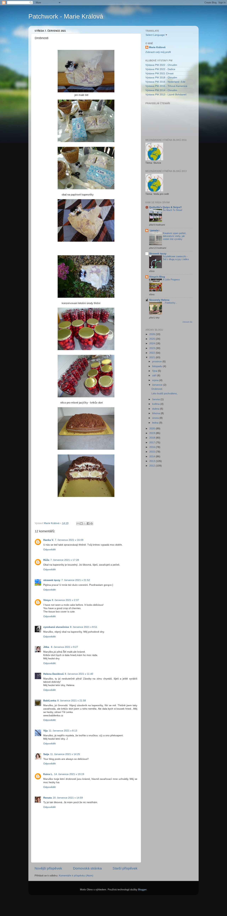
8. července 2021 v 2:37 (65, 600)
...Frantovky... (170, 302)
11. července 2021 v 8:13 (63, 730)
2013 (152, 461)
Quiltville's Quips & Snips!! (165, 207)
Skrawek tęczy (157, 253)
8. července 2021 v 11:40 (79, 674)
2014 (152, 456)
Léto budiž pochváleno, (164, 393)
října (155, 371)
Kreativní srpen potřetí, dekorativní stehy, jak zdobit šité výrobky (174, 236)
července (157, 385)
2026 (152, 334)
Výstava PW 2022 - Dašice (160, 69)
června (156, 399)
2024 (152, 343)
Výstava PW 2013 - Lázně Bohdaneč (166, 94)
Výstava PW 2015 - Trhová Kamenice (166, 86)
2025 (152, 339)
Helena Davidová (53, 674)
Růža (46, 560)
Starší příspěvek (125, 868)
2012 (152, 465)
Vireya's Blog (157, 276)
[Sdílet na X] (85, 523)
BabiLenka (49, 700)
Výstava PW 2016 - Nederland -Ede (165, 81)
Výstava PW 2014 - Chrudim (161, 90)
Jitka (46, 647)
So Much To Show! (172, 210)
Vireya (47, 600)
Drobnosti (156, 389)
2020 (152, 428)
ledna (155, 422)
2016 (152, 447)
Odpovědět (49, 549)
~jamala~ (154, 230)
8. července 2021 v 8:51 (83, 627)
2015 (152, 451)
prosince (157, 361)
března (156, 413)
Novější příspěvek (48, 868)
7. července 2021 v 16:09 (69, 540)
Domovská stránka (87, 868)
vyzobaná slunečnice (56, 627)
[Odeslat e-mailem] (78, 523)
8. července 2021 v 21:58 (71, 700)
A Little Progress (171, 279)
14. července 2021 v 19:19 (69, 774)
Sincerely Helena (159, 300)
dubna (156, 408)
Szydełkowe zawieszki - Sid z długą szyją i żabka (176, 258)
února (155, 418)
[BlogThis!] (81, 523)
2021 (152, 357)
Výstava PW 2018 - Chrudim (161, 77)
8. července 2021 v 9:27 (64, 647)
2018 (152, 437)
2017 (152, 442)
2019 (152, 433)
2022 (152, 353)
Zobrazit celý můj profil (158, 52)
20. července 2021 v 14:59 (68, 797)
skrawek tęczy (51, 580)
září (154, 375)
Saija (46, 754)
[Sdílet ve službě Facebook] (88, 523)
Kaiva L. (48, 774)
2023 (152, 348)
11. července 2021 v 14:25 (65, 754)
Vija (45, 730)
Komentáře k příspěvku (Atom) (76, 875)
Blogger (142, 889)
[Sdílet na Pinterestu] (91, 523)
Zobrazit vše (187, 322)
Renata (47, 797)
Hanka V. (48, 540)
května (156, 404)
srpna (155, 380)
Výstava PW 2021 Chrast (159, 73)
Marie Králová (157, 47)
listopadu (157, 366)
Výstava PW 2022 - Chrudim (161, 65)
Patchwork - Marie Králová (65, 16)
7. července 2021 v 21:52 (75, 580)
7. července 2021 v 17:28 (64, 560)
